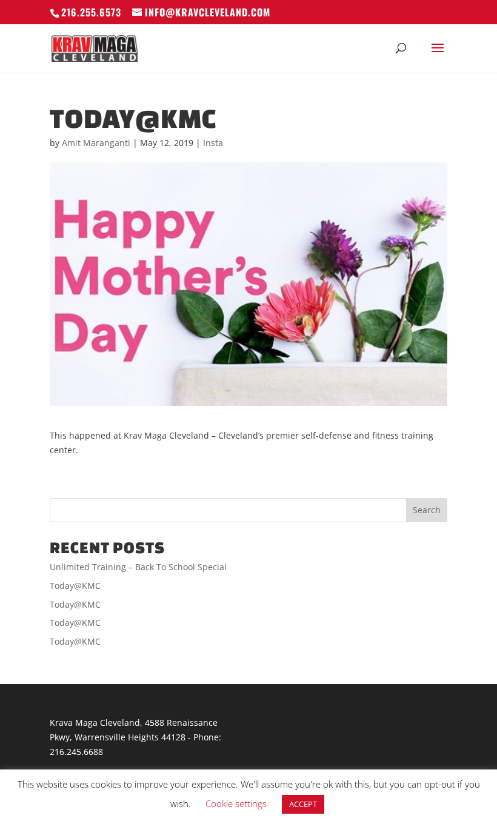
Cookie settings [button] (236, 803)
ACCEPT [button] (303, 804)
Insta (213, 142)
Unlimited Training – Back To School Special (138, 567)
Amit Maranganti (96, 142)
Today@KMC (75, 585)
